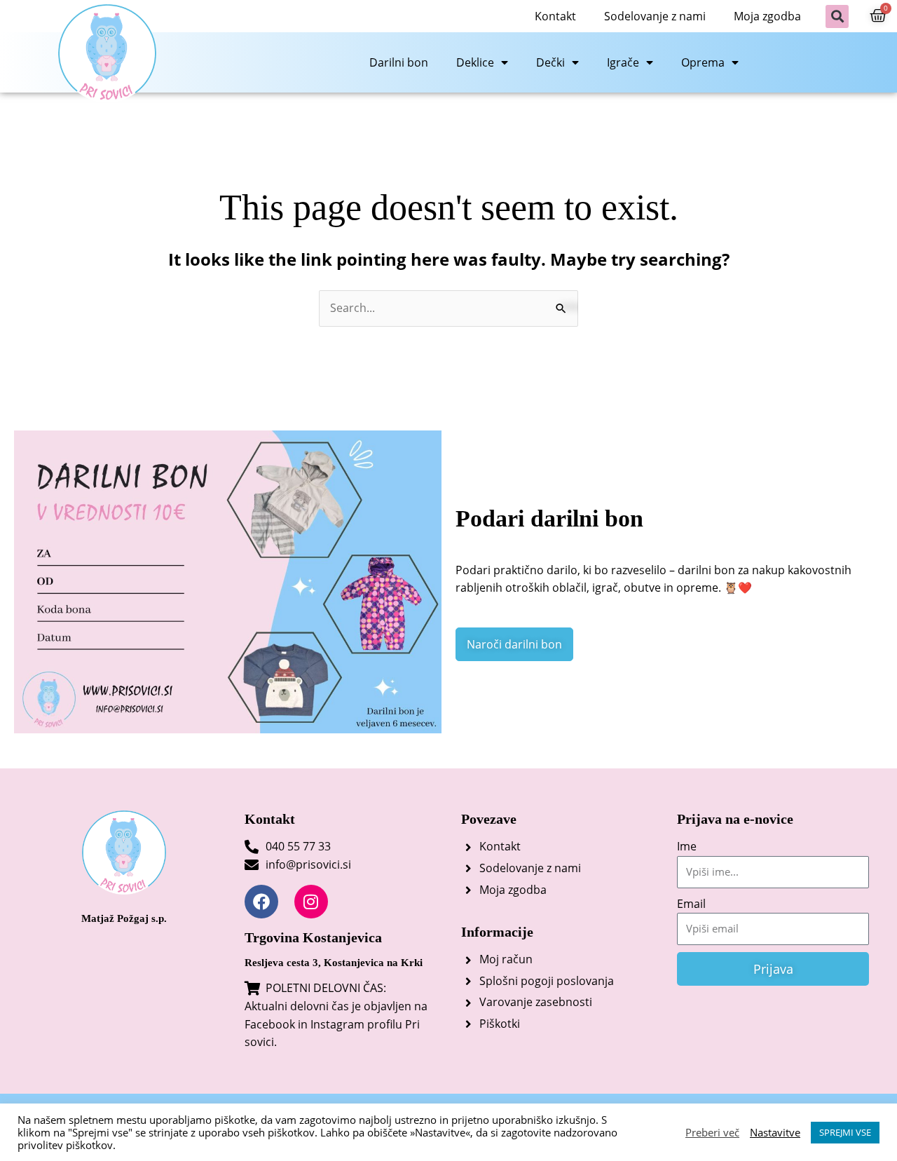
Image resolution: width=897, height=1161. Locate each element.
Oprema (703, 62)
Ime (687, 846)
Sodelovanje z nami (655, 16)
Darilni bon (398, 62)
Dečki (550, 62)
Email (691, 903)
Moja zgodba (767, 16)
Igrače (623, 62)
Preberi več (712, 1132)
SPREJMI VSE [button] (845, 1132)
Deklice (475, 62)
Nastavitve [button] (775, 1132)
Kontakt (555, 16)
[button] (837, 16)
